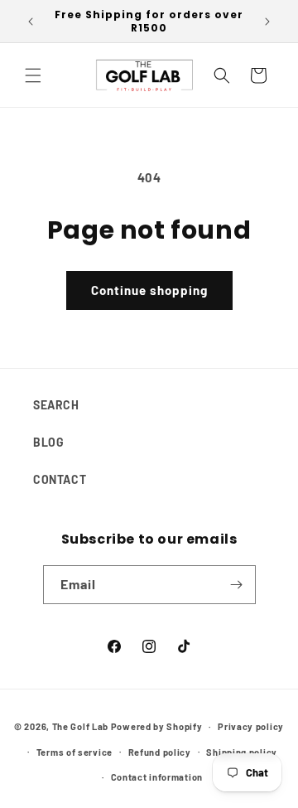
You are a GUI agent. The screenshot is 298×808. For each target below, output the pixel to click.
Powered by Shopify (157, 726)
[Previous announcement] (30, 21)
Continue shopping (149, 290)
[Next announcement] (267, 21)
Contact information (157, 777)
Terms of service (74, 752)
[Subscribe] (237, 584)
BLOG (48, 442)
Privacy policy (251, 726)
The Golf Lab (80, 726)
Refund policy (159, 752)
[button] (33, 75)
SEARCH (56, 405)
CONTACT (59, 479)
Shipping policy (241, 752)
